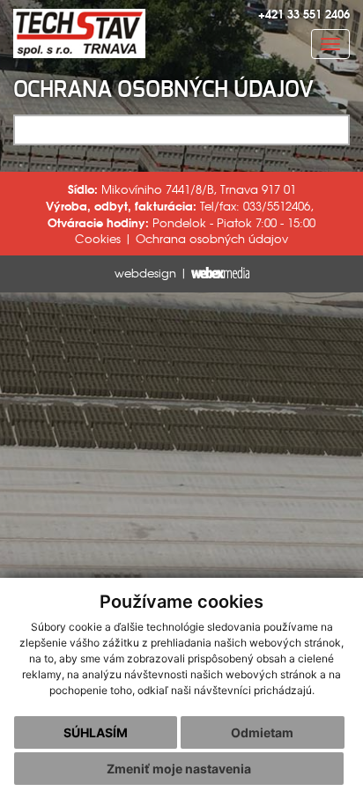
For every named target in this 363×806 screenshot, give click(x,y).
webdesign (145, 272)
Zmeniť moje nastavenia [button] (179, 768)
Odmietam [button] (262, 732)
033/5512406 (276, 205)
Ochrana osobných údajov (212, 238)
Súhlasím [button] (95, 732)
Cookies (98, 238)
